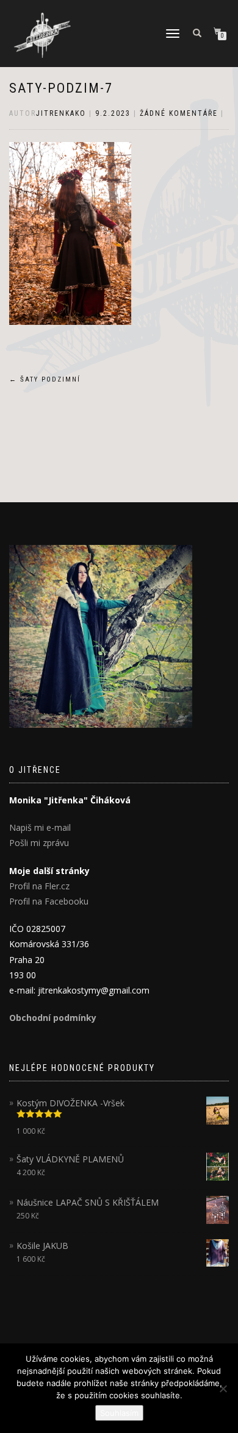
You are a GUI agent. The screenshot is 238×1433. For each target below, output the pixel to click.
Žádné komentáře (179, 113)
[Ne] (223, 1388)
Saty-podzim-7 (61, 88)
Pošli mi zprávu (39, 842)
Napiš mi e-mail (40, 827)
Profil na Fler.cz (39, 886)
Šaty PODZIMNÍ (45, 379)
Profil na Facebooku (48, 901)
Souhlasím (119, 1413)
